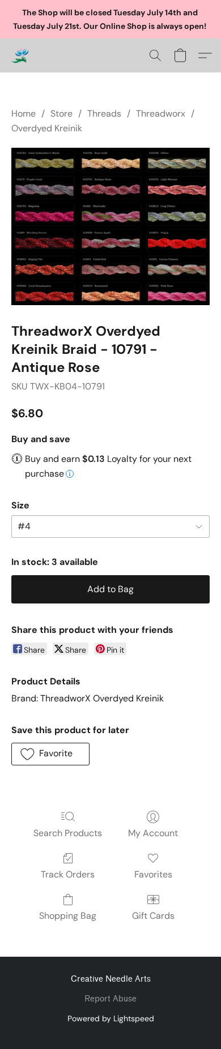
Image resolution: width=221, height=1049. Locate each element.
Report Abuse (110, 999)
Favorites (153, 874)
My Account (153, 833)
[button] (20, 55)
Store (61, 113)
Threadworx (160, 113)
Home (23, 113)
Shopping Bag (67, 916)
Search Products (67, 833)
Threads (104, 113)
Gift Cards (153, 916)
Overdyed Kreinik (46, 128)
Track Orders (68, 874)
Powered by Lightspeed (110, 1018)
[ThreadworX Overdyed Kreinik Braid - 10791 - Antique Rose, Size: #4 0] (110, 226)
